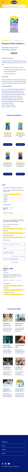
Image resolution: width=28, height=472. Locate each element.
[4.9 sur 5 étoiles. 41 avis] (8, 132)
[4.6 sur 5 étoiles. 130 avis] (8, 162)
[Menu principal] (2, 2)
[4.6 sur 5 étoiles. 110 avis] (20, 132)
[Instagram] (6, 464)
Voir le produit (7, 144)
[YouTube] (9, 464)
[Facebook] (3, 464)
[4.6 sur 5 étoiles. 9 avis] (20, 162)
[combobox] (14, 6)
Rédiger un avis (19, 40)
